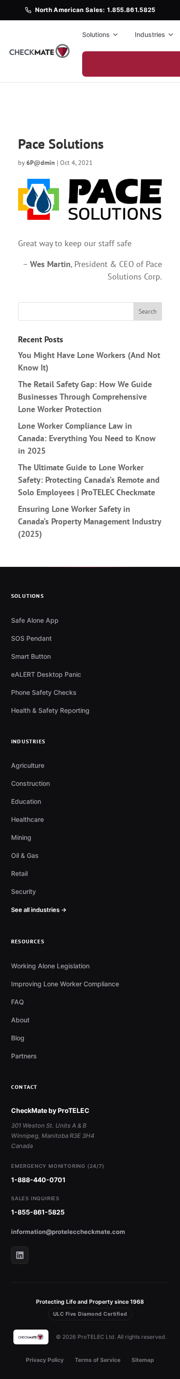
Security (23, 891)
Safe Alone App (35, 620)
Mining (21, 837)
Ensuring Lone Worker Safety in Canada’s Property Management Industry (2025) (89, 521)
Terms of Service (97, 1359)
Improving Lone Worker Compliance (65, 984)
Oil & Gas (25, 855)
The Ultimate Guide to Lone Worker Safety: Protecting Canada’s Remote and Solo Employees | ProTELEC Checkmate (89, 480)
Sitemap (143, 1359)
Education (26, 801)
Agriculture (27, 765)
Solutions (96, 34)
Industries (150, 34)
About (20, 1020)
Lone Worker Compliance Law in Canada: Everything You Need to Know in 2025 (87, 438)
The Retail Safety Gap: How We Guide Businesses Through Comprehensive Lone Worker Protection (85, 396)
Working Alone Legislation (50, 966)
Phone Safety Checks (44, 692)
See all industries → (38, 909)
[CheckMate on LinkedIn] (20, 1255)
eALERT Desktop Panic (46, 674)
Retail (19, 873)
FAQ (17, 1002)
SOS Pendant (31, 638)
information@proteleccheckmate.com (68, 1231)
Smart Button (31, 656)
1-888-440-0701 (38, 1180)
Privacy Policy (45, 1359)
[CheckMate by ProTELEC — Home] (40, 51)
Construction (30, 783)
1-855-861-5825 (38, 1212)
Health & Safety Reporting (50, 710)
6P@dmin (40, 162)
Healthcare (27, 819)
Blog (17, 1038)
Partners (24, 1056)
